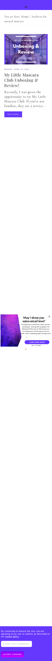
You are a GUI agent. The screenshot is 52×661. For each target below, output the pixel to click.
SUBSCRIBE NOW (37, 342)
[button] (34, 319)
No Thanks (37, 345)
